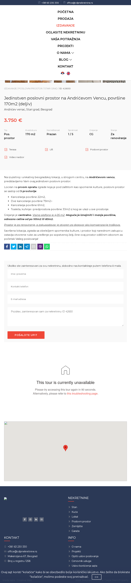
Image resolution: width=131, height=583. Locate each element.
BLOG (63, 60)
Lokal (75, 516)
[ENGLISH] (68, 73)
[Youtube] (42, 519)
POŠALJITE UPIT (26, 335)
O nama (76, 546)
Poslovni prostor (81, 521)
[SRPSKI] (62, 73)
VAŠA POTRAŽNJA (65, 39)
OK (97, 577)
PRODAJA (65, 19)
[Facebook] (25, 519)
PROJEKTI (65, 46)
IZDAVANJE (65, 25)
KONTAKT (65, 66)
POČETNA (65, 12)
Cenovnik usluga (81, 561)
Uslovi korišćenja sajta (84, 565)
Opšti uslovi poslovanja (85, 556)
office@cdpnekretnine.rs (80, 3)
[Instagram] (30, 519)
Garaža (75, 531)
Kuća (75, 511)
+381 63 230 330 (50, 3)
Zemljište (77, 526)
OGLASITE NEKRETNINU (65, 32)
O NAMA (63, 53)
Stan (74, 507)
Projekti (76, 551)
